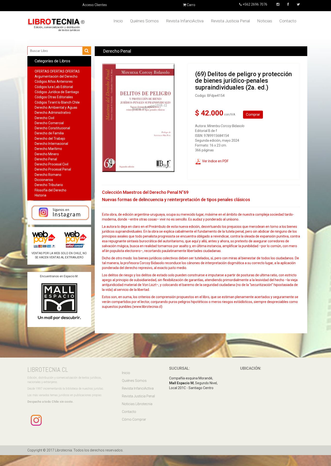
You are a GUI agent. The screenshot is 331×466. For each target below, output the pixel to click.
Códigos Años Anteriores (54, 81)
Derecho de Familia (49, 133)
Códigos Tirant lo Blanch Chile (57, 102)
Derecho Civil (44, 118)
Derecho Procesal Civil (51, 164)
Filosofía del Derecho (50, 190)
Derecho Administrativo (53, 112)
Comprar (253, 114)
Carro (190, 5)
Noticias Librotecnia (137, 404)
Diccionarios (44, 180)
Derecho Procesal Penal (53, 169)
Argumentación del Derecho (56, 76)
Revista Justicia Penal (230, 20)
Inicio (118, 20)
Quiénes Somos (144, 20)
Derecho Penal (46, 159)
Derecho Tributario (49, 185)
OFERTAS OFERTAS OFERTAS (57, 71)
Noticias (264, 20)
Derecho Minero (47, 154)
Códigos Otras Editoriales (54, 97)
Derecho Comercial (49, 123)
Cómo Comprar (134, 419)
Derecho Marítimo (48, 149)
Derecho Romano (48, 175)
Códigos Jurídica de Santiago (57, 92)
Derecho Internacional (51, 144)
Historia (40, 195)
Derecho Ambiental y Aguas (56, 107)
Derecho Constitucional (52, 128)
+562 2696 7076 (254, 4)
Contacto (287, 20)
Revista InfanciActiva (185, 20)
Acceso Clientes (94, 5)
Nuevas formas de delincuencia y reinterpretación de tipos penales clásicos (176, 199)
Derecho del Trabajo (50, 138)
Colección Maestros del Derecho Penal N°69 (145, 192)
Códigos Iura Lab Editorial (54, 87)
